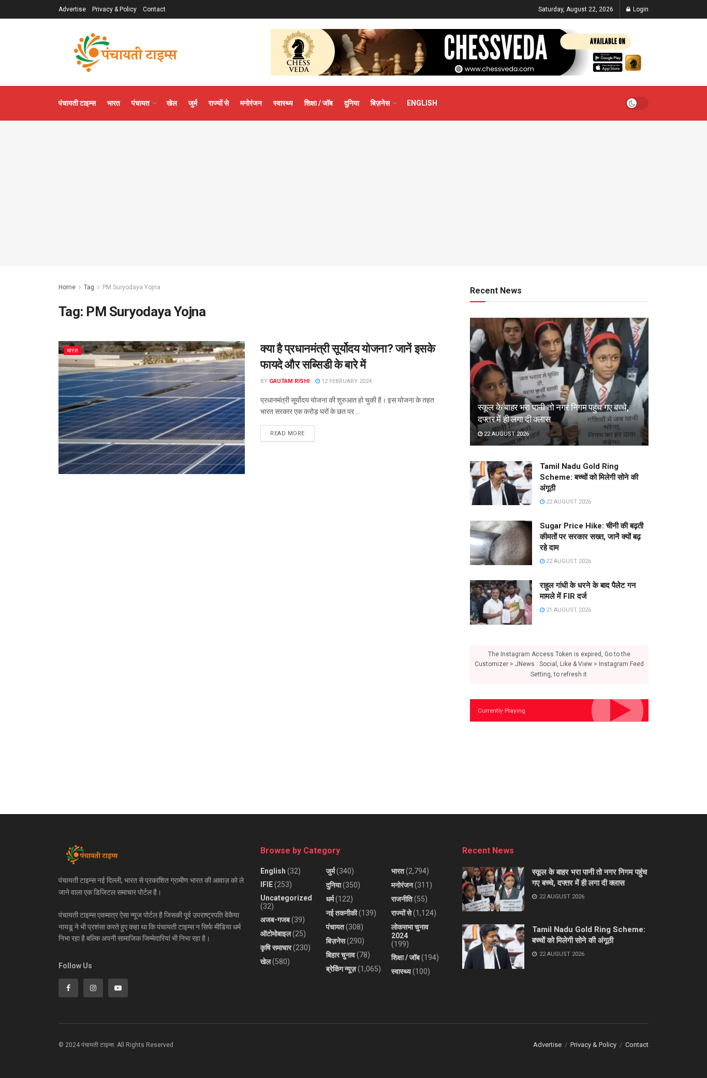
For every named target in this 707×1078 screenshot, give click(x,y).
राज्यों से (219, 103)
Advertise (72, 9)
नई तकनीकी (341, 913)
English (422, 103)
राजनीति (402, 899)
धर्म (330, 899)
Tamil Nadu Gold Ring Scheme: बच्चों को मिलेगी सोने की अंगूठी (589, 477)
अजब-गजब (275, 919)
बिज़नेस (380, 103)
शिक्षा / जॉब (318, 103)
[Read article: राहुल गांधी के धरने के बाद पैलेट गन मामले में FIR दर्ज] (501, 602)
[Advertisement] (353, 193)
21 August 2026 (567, 610)
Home (67, 287)
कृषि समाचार (275, 947)
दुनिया (351, 103)
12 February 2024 (346, 381)
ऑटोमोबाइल (275, 933)
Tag (89, 287)
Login (640, 9)
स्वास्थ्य (283, 103)
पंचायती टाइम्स (77, 103)
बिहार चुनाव (340, 955)
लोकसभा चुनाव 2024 (410, 931)
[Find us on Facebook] (68, 988)
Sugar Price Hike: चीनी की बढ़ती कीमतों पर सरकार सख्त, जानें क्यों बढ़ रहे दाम (591, 536)
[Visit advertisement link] (460, 52)
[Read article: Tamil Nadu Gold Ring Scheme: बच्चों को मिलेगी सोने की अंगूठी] (501, 483)
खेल (172, 103)
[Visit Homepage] (125, 52)
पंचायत (140, 103)
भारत (113, 103)
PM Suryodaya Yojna (131, 287)
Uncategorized (286, 898)
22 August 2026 (505, 434)
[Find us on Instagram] (93, 988)
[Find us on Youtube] (118, 988)
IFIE (266, 884)
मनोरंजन (251, 103)
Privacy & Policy (114, 9)
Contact (154, 9)
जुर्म (192, 103)
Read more (292, 431)
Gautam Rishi (289, 381)
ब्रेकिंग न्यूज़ (341, 969)
